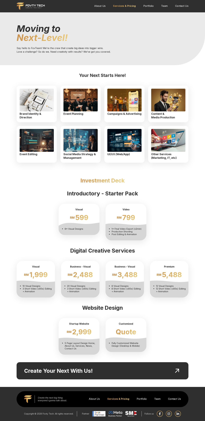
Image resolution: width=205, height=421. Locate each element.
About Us (100, 5)
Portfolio (148, 5)
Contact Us (181, 5)
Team (164, 5)
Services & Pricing (124, 5)
